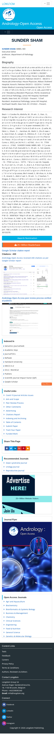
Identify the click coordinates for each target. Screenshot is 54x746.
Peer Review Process (15, 403)
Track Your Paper (13, 430)
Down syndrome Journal (16, 463)
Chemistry (10, 617)
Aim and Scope (12, 399)
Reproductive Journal (15, 470)
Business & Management (17, 613)
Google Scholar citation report (16, 250)
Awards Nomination (27, 238)
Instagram (10, 723)
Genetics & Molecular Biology (18, 636)
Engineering (11, 624)
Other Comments (13, 407)
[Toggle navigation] (47, 3)
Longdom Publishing (35, 728)
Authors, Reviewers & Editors (14, 672)
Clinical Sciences (13, 621)
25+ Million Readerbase (28, 245)
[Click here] (27, 279)
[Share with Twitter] (11, 448)
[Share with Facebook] (7, 448)
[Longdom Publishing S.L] (8, 3)
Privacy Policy (8, 663)
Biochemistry (11, 605)
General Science (13, 632)
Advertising (11, 410)
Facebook (10, 704)
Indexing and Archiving (16, 418)
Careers (5, 659)
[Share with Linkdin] (15, 448)
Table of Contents (13, 422)
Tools (4, 651)
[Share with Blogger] (28, 448)
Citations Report (13, 414)
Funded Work (12, 434)
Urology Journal (12, 467)
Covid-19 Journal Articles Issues (19, 395)
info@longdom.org (16, 693)
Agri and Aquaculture (15, 601)
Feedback (6, 655)
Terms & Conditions (10, 668)
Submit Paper (12, 426)
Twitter (9, 717)
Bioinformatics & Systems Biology (20, 609)
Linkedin (9, 711)
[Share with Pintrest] (23, 448)
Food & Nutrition (13, 628)
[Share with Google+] (19, 448)
